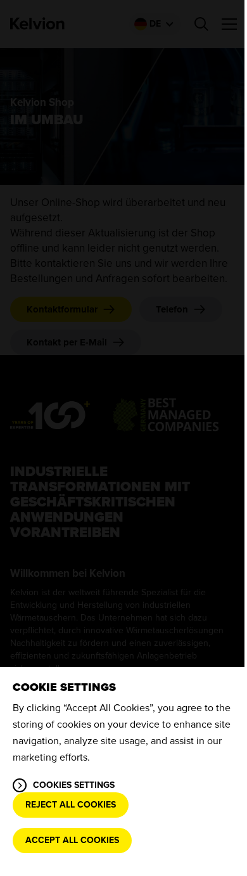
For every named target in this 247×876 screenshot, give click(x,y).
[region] (123, 771)
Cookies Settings (74, 785)
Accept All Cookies (72, 840)
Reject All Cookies (70, 804)
